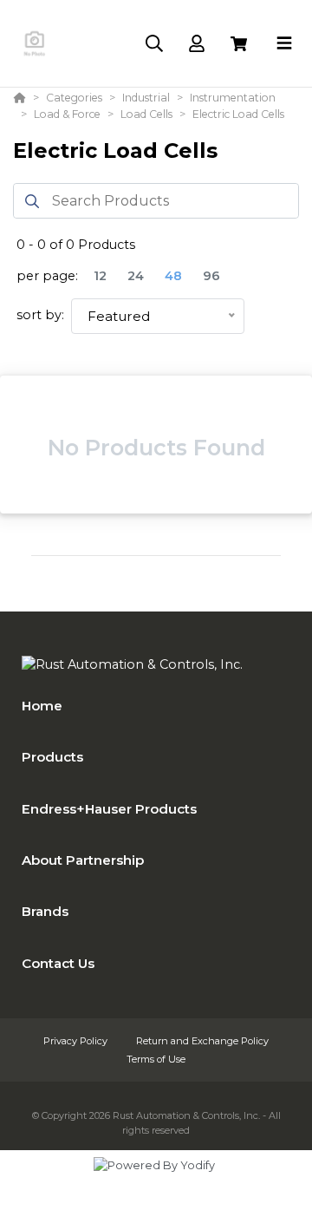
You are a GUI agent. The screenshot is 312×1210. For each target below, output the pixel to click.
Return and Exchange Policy (202, 1041)
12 (100, 276)
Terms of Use (156, 1059)
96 (211, 276)
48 (173, 276)
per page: (47, 276)
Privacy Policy (76, 1041)
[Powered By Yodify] (156, 1181)
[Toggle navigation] (284, 43)
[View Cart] (239, 44)
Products (52, 757)
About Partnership (83, 860)
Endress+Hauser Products (109, 809)
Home (42, 705)
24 (135, 276)
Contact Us (58, 963)
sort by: (40, 315)
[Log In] (196, 44)
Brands (45, 911)
